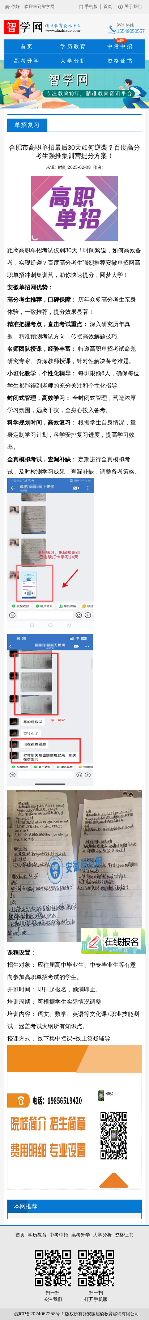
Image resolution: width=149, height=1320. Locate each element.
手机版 (91, 6)
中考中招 (120, 44)
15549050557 (131, 31)
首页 (107, 6)
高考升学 (27, 61)
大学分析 (73, 61)
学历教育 (73, 46)
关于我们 (133, 6)
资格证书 (120, 61)
